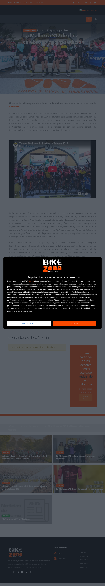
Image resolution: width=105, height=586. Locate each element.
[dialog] (52, 293)
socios (31, 281)
